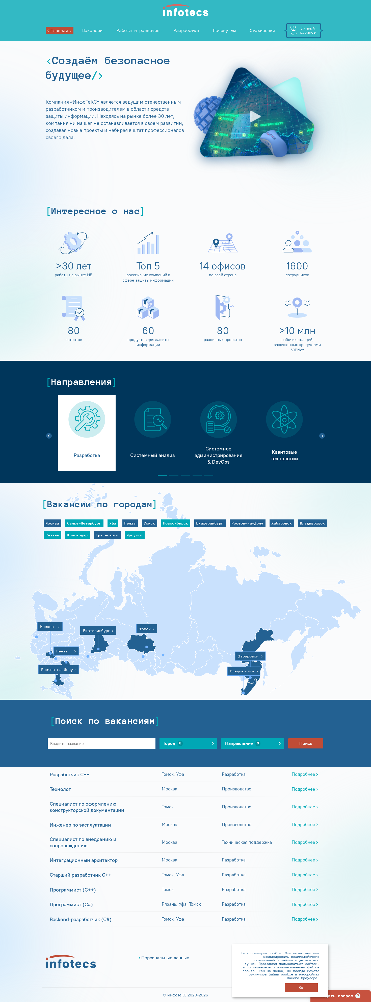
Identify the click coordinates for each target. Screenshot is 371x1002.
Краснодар (77, 535)
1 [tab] (160, 475)
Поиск (305, 743)
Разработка (186, 30)
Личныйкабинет (308, 30)
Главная (59, 30)
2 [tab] (171, 475)
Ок (301, 987)
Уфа (113, 523)
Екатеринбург (210, 523)
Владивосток (312, 523)
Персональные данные (165, 958)
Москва (52, 523)
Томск (149, 523)
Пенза (130, 523)
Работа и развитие (138, 30)
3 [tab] (183, 475)
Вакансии (93, 30)
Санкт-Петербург (84, 523)
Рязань (52, 535)
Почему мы (224, 30)
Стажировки (262, 30)
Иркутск (135, 535)
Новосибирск (175, 523)
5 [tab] (206, 475)
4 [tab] (195, 475)
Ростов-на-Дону (247, 523)
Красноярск (107, 535)
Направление (242, 743)
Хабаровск (282, 523)
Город (172, 743)
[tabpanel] (87, 433)
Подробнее (303, 774)
